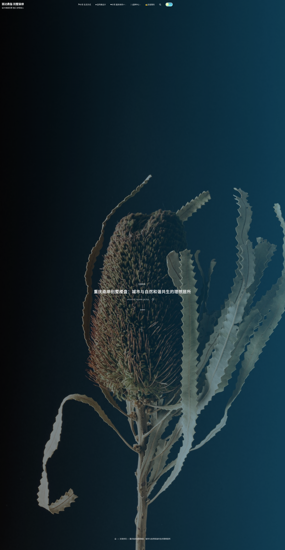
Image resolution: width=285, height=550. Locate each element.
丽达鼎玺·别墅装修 (13, 4)
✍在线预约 (150, 4)
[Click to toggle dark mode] (169, 4)
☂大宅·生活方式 (84, 4)
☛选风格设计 (100, 4)
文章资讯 (141, 284)
